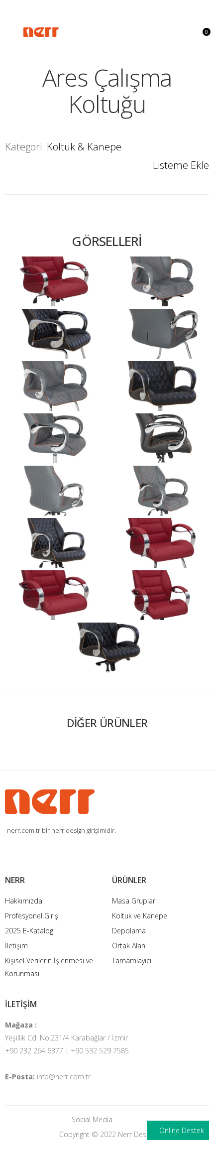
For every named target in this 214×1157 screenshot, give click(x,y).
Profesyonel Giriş (31, 915)
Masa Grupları (134, 900)
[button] (203, 31)
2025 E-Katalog (29, 930)
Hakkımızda (23, 900)
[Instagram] (124, 1119)
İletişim (16, 945)
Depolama (129, 930)
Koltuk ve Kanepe (139, 915)
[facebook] (139, 1119)
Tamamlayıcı (131, 960)
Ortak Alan (128, 945)
